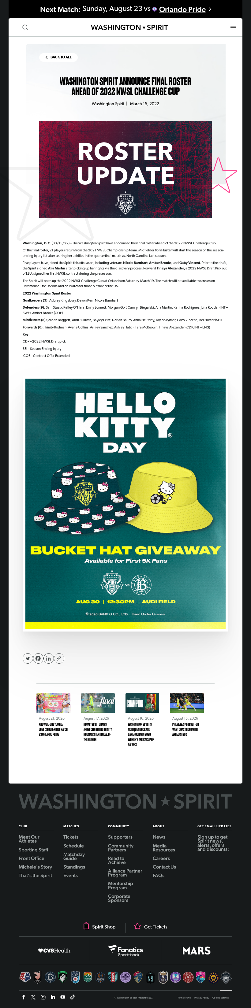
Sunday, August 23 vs (123, 9)
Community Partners (120, 847)
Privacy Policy (201, 998)
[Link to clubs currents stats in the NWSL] (25, 980)
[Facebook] (38, 658)
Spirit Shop (104, 927)
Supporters (120, 836)
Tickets (70, 836)
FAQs (158, 875)
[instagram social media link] (43, 997)
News (159, 836)
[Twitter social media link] (33, 997)
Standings (74, 866)
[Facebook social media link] (23, 997)
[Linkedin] (48, 658)
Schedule (73, 845)
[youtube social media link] (63, 997)
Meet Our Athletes (29, 838)
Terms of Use (184, 998)
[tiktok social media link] (72, 997)
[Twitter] (28, 658)
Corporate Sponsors (119, 897)
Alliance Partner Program (125, 872)
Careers (161, 857)
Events (70, 875)
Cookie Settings (220, 998)
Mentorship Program (120, 884)
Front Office (31, 857)
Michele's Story (35, 866)
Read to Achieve (117, 859)
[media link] (125, 504)
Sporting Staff (33, 849)
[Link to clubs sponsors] (54, 950)
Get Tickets (155, 927)
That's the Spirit (35, 875)
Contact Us (164, 866)
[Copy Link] (59, 658)
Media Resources (164, 847)
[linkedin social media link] (53, 997)
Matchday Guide (74, 855)
